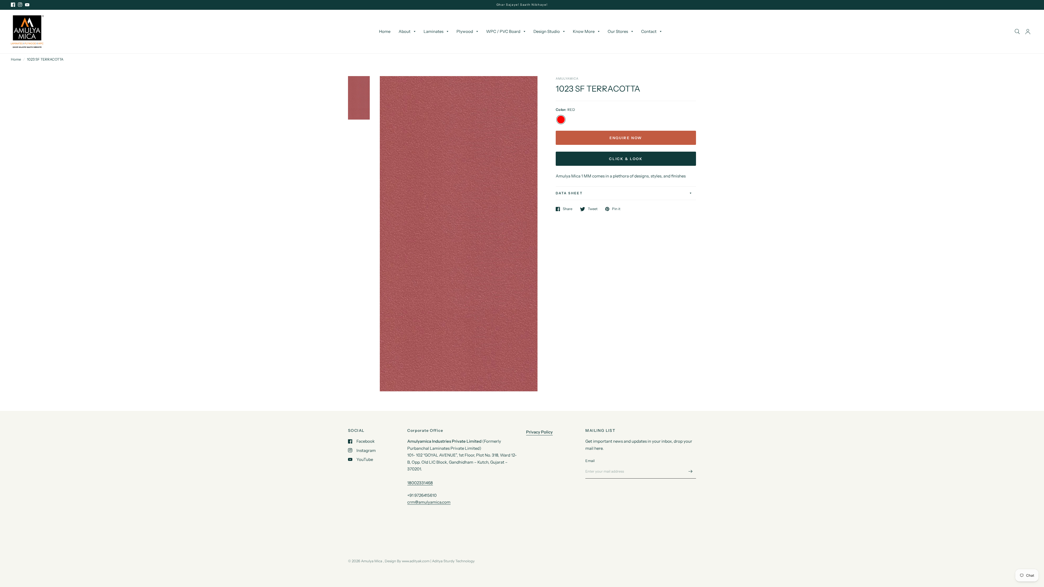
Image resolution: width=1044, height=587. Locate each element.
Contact (649, 31)
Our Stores (618, 31)
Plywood (464, 31)
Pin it (616, 209)
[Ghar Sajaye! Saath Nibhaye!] (522, 4)
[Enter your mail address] (690, 471)
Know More (584, 31)
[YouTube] (27, 4)
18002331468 (420, 482)
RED (561, 119)
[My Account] (1028, 31)
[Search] (1017, 31)
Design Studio (546, 31)
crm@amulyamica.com (428, 502)
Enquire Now (626, 138)
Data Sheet (569, 193)
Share (567, 209)
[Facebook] (13, 4)
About (405, 31)
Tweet (593, 209)
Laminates (433, 31)
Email (590, 460)
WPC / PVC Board (503, 31)
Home (384, 31)
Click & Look (625, 159)
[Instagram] (20, 4)
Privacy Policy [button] (539, 432)
